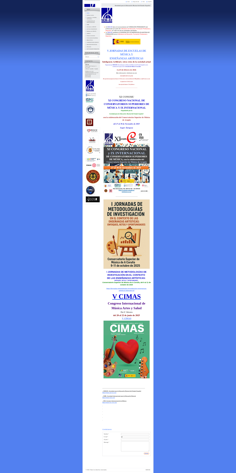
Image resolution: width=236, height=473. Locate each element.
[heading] (102, 405)
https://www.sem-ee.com (109, 392)
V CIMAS (126, 318)
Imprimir (150, 1)
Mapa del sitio (136, 1)
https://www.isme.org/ (108, 397)
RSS (144, 1)
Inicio (128, 1)
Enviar (146, 453)
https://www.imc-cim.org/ (109, 402)
